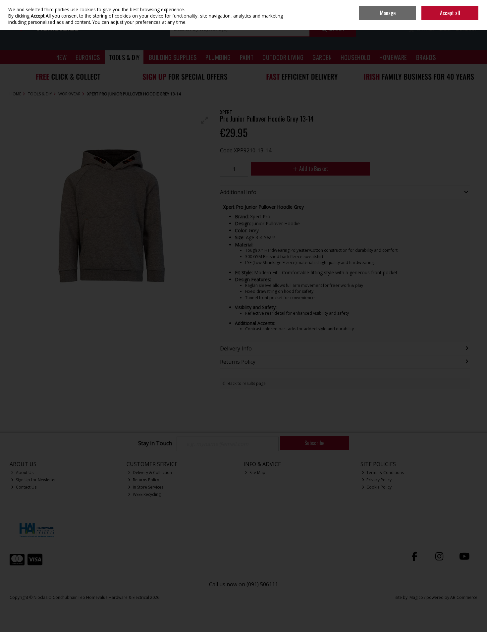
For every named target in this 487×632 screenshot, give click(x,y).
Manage (388, 13)
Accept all (450, 13)
